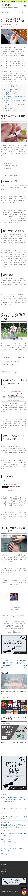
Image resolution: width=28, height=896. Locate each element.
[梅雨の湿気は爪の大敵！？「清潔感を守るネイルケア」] (14, 681)
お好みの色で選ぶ (9, 91)
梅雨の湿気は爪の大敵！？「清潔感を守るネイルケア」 (13, 834)
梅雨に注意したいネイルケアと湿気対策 (13, 742)
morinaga (5, 24)
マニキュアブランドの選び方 (10, 89)
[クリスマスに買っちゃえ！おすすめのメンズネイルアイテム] (14, 707)
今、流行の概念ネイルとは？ (9, 842)
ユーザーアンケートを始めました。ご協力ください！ (14, 1)
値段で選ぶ (8, 95)
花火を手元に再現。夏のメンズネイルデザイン (13, 809)
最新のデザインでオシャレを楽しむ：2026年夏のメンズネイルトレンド (14, 817)
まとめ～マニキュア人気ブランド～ (12, 110)
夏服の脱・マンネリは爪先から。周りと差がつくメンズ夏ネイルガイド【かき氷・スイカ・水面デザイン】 (13, 800)
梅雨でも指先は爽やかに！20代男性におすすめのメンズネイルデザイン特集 (13, 826)
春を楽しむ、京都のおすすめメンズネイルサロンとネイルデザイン (13, 849)
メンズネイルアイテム (7, 26)
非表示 (15, 86)
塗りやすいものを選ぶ (10, 93)
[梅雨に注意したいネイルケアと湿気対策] (14, 732)
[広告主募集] (14, 654)
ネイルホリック (9, 108)
